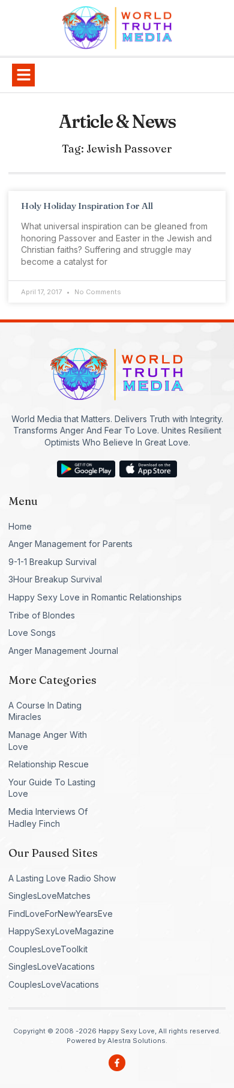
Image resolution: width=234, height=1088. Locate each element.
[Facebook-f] (117, 1062)
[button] (23, 75)
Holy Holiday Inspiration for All (87, 205)
